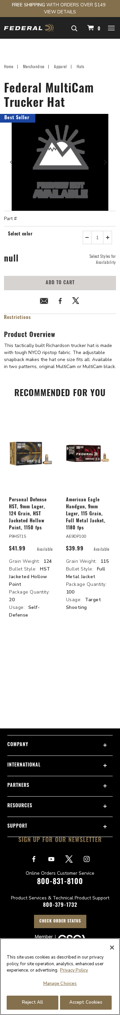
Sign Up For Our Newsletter (60, 841)
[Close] (112, 947)
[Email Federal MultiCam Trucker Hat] (44, 302)
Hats (80, 66)
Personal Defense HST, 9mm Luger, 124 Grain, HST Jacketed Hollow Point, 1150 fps (28, 514)
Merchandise (33, 66)
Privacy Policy (74, 970)
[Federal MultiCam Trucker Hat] (60, 162)
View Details (60, 12)
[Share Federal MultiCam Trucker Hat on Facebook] (60, 302)
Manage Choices (60, 984)
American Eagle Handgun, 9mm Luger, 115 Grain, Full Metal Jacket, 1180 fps (85, 514)
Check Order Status (60, 921)
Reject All (32, 1002)
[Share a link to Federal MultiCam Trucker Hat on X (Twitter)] (76, 302)
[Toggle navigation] (111, 27)
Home (8, 66)
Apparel (60, 66)
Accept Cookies (86, 1002)
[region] (60, 976)
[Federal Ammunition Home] (29, 27)
